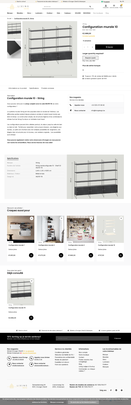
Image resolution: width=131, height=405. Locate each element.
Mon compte (83, 352)
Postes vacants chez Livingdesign (86, 360)
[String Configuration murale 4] (80, 229)
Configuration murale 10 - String (24, 18)
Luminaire (38, 13)
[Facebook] (111, 390)
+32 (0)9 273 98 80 (98, 105)
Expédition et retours (62, 362)
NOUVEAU (86, 13)
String (85, 24)
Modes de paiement (61, 360)
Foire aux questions (61, 364)
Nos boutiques (98, 13)
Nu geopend (29, 351)
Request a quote (90, 58)
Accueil (9, 18)
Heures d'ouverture (29, 353)
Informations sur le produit (17, 88)
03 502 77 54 (38, 359)
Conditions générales (62, 352)
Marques (106, 367)
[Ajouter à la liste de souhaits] (83, 70)
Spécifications (34, 88)
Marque (10, 13)
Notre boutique (84, 355)
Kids (58, 13)
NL (121, 1)
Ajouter (110, 47)
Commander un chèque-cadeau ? (87, 370)
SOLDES (78, 13)
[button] (73, 49)
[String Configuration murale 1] (20, 229)
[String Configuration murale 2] (50, 229)
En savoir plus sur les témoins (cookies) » (83, 402)
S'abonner (117, 338)
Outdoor (50, 13)
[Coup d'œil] (31, 255)
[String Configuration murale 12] (110, 229)
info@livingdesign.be (98, 110)
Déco (29, 13)
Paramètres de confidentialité (65, 357)
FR (123, 1)
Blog (107, 13)
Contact (81, 357)
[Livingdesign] (18, 6)
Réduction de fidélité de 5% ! (64, 355)
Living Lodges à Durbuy (87, 366)
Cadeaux (67, 13)
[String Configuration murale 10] (20, 291)
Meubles (20, 13)
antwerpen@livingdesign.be (42, 365)
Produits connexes (47, 88)
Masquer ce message (57, 402)
